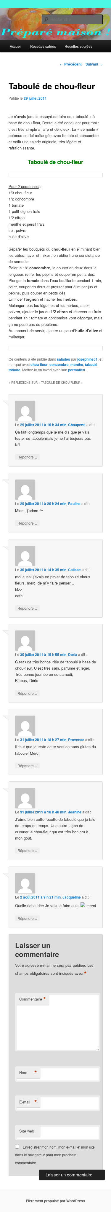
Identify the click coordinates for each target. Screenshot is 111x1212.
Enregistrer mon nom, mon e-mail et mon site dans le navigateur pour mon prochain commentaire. (55, 1154)
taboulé (91, 364)
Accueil (16, 46)
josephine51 (87, 359)
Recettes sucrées (78, 46)
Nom (28, 1072)
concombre (59, 364)
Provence (76, 739)
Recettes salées (43, 46)
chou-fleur (39, 364)
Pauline (74, 503)
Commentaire (32, 999)
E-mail (28, 1102)
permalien (76, 369)
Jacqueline (71, 897)
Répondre (27, 456)
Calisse (74, 569)
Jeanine (74, 812)
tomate (14, 369)
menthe (76, 364)
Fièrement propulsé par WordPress (55, 1200)
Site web (26, 1131)
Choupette (77, 424)
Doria (72, 654)
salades (63, 359)
